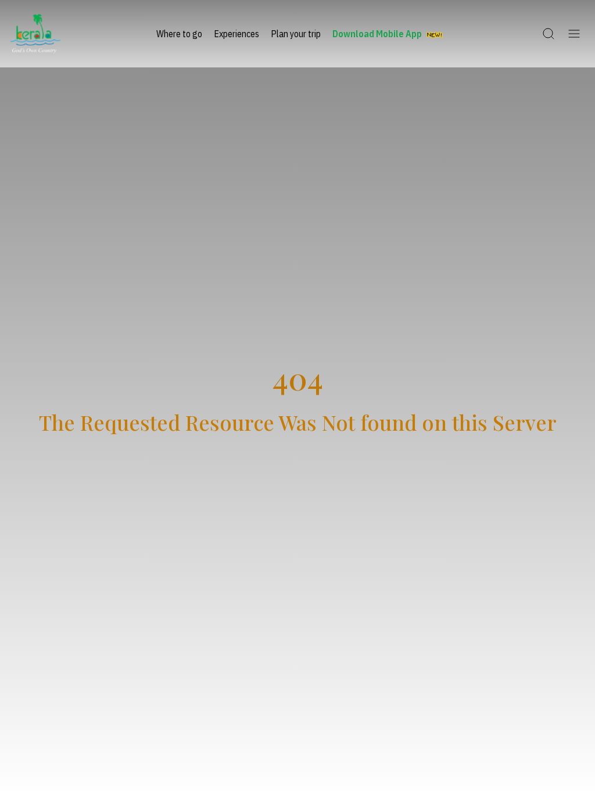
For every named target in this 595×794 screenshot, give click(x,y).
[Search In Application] (548, 33)
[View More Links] (574, 33)
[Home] (35, 33)
